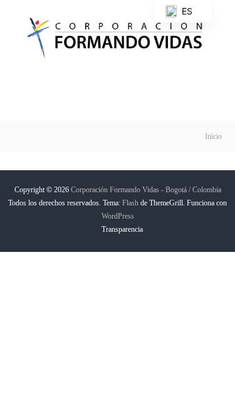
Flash (130, 203)
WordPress (118, 216)
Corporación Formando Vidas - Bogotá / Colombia (146, 189)
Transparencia (122, 229)
